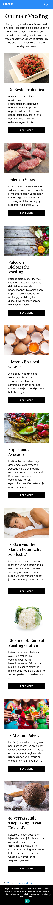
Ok (27, 901)
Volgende (25, 883)
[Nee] (49, 895)
